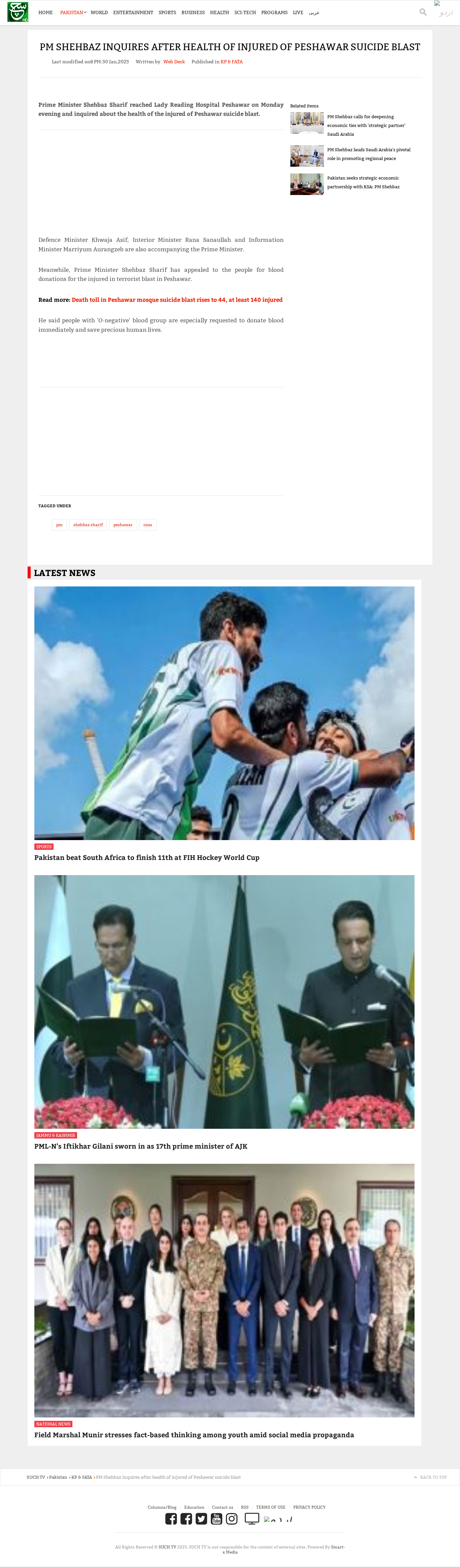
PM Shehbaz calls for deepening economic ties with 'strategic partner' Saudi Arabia (366, 125)
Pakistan (71, 12)
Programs (274, 12)
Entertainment (133, 12)
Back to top (433, 1477)
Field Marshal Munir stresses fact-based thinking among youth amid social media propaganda (194, 1434)
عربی (314, 12)
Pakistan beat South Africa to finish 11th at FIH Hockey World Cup (147, 857)
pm (59, 524)
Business (193, 12)
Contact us (222, 1507)
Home (45, 12)
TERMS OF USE (271, 1507)
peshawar (123, 524)
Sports (167, 12)
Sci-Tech (245, 12)
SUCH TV (168, 1546)
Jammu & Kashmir (55, 1135)
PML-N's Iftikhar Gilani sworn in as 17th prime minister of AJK (141, 1145)
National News (53, 1424)
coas (147, 524)
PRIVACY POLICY (309, 1507)
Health (219, 12)
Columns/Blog (162, 1507)
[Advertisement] (161, 180)
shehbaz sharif (88, 524)
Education (194, 1507)
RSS (245, 1507)
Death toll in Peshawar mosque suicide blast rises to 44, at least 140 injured (177, 299)
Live (298, 12)
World (99, 12)
